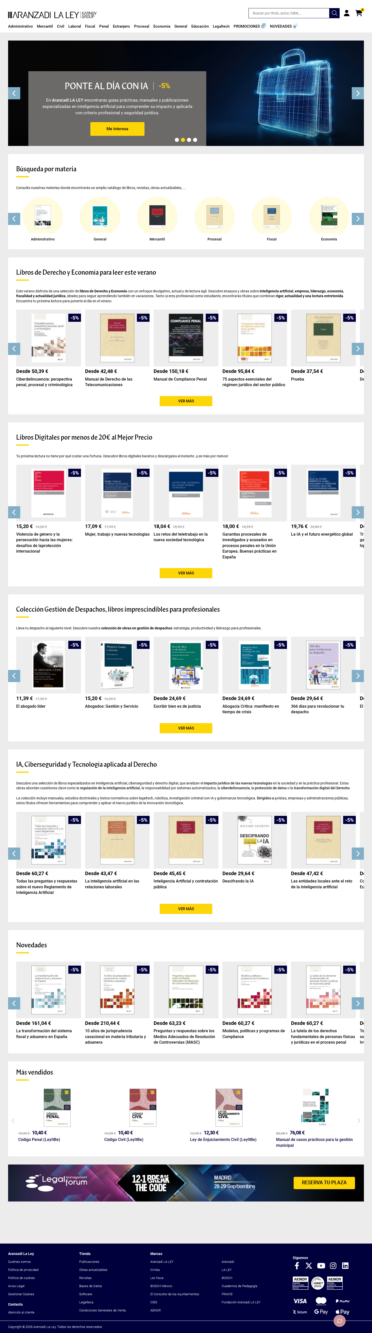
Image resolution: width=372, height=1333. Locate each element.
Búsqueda (334, 13)
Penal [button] (104, 26)
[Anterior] (14, 93)
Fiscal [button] (90, 26)
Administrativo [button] (20, 26)
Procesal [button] (141, 26)
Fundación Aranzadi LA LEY (241, 1302)
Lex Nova (156, 1278)
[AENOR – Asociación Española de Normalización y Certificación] (318, 1288)
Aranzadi (228, 1262)
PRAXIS (227, 1294)
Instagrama (333, 1266)
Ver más (186, 401)
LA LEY (227, 1270)
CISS (153, 1302)
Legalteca (86, 1302)
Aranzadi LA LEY (162, 1262)
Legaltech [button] (221, 26)
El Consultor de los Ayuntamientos (174, 1294)
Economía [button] (161, 26)
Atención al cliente (21, 1312)
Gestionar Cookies (21, 1294)
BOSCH (227, 1278)
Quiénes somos (19, 1262)
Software (85, 1294)
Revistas (85, 1278)
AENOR (155, 1310)
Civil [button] (60, 26)
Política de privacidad (23, 1270)
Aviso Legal (16, 1286)
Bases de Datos (90, 1286)
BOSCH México (161, 1286)
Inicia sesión (347, 13)
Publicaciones (89, 1262)
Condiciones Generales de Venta (102, 1310)
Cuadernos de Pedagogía (239, 1286)
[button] (250, 26)
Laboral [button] (74, 26)
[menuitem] (20, 26)
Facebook (297, 1266)
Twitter (309, 1266)
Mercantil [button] (45, 26)
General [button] (180, 26)
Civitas (155, 1270)
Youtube (321, 1266)
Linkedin (345, 1266)
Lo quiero (117, 128)
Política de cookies (21, 1278)
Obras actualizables (93, 1270)
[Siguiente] (358, 93)
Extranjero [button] (121, 26)
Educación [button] (200, 26)
